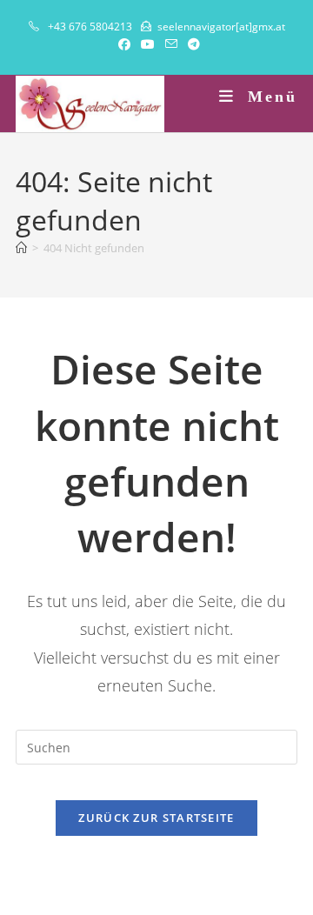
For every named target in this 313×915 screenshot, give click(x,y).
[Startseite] (21, 248)
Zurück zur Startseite (156, 817)
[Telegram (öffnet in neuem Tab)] (191, 44)
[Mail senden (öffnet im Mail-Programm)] (171, 44)
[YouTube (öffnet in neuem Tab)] (148, 44)
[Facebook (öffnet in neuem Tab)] (124, 44)
